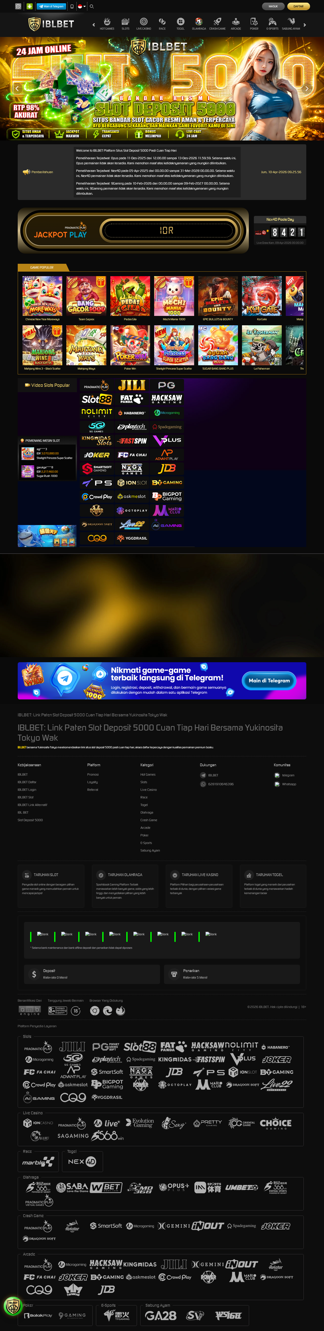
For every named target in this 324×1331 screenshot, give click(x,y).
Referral (92, 790)
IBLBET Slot (25, 797)
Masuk (273, 6)
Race (162, 28)
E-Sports (272, 28)
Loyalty (92, 782)
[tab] (97, 385)
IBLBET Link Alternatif (32, 805)
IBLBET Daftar (27, 782)
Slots (125, 28)
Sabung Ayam (291, 28)
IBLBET (22, 747)
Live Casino (143, 28)
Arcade (236, 28)
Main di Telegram (54, 6)
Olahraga (199, 28)
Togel (181, 28)
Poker (254, 28)
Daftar (298, 6)
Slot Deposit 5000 (30, 820)
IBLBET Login (27, 790)
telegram (288, 775)
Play (78, 235)
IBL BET (23, 812)
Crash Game (217, 28)
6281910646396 (221, 784)
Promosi (93, 774)
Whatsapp (289, 784)
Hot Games (107, 28)
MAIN (46, 296)
